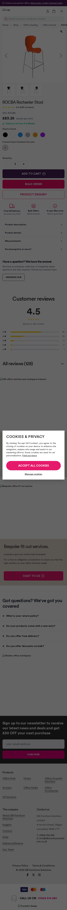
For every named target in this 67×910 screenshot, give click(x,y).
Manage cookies (33, 474)
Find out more (29, 456)
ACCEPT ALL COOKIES (33, 465)
